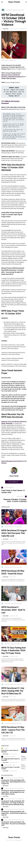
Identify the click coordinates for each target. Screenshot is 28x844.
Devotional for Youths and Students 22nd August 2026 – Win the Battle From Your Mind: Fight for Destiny (13, 792)
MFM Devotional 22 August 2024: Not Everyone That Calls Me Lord (14, 533)
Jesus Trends (14, 2)
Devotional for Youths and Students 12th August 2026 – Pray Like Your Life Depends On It (13, 823)
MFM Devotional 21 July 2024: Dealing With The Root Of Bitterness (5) (12, 691)
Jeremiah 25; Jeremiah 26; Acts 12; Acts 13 (13, 109)
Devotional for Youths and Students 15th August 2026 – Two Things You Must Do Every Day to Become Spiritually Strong (12, 802)
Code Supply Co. (19, 840)
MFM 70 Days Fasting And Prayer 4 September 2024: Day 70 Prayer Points (13, 650)
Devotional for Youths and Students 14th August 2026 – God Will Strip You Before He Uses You (13, 813)
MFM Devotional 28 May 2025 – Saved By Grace (12, 572)
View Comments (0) (13, 481)
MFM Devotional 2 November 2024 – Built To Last (13, 610)
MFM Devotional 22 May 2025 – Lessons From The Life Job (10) (13, 730)
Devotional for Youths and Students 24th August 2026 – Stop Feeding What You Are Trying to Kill (13, 781)
